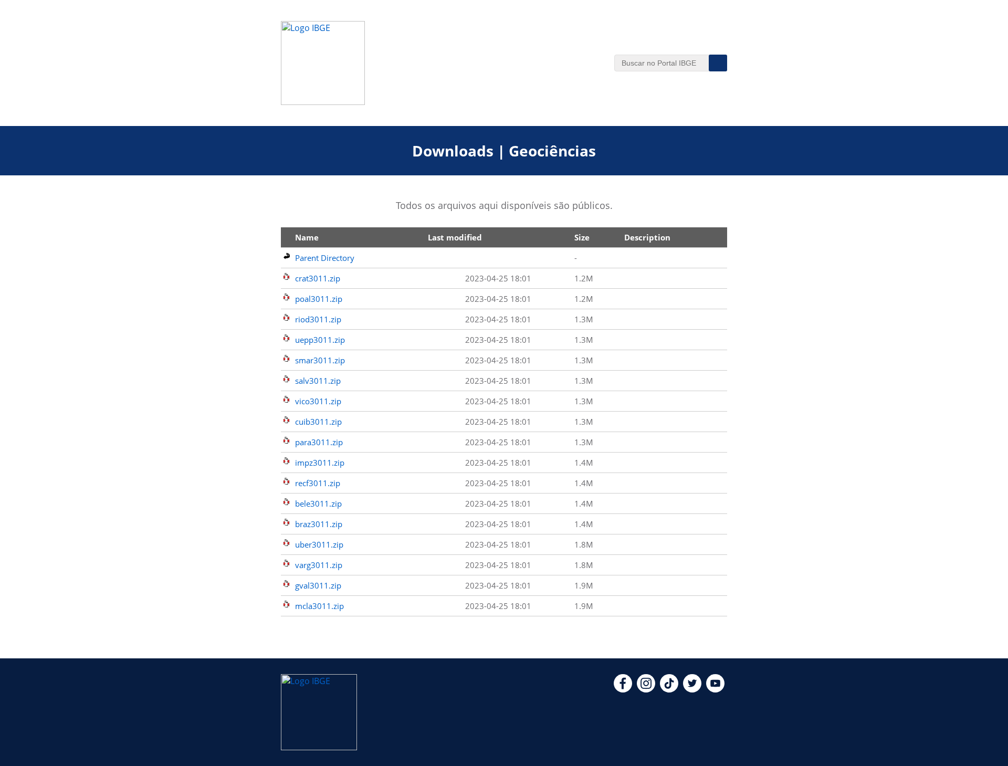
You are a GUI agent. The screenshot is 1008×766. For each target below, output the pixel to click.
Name (307, 237)
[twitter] (692, 689)
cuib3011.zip (318, 421)
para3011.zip (319, 442)
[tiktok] (669, 689)
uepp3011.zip (320, 339)
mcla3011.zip (319, 606)
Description (647, 237)
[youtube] (715, 689)
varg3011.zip (318, 565)
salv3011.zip (318, 380)
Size (582, 237)
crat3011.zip (317, 278)
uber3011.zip (319, 544)
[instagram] (646, 689)
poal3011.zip (318, 298)
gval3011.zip (318, 585)
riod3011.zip (318, 319)
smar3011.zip (320, 360)
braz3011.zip (318, 524)
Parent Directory (324, 258)
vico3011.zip (318, 401)
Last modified (455, 237)
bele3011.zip (318, 503)
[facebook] (623, 689)
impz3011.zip (319, 462)
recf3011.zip (317, 483)
